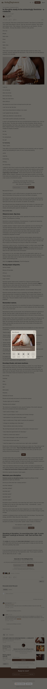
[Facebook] (19, 354)
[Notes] (28, 354)
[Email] (23, 354)
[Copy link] (14, 354)
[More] (33, 354)
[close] (34, 332)
